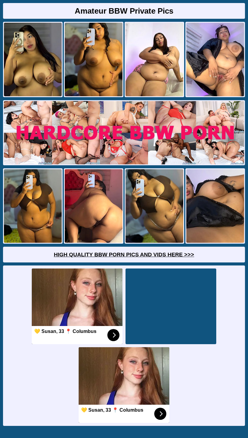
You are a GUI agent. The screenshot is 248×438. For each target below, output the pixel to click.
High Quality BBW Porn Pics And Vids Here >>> (124, 255)
